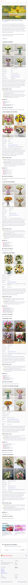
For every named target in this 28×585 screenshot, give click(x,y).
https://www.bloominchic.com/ (12, 351)
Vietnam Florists (3, 572)
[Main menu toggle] (26, 1)
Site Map (16, 564)
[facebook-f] (17, 567)
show (6, 38)
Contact (16, 563)
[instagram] (15, 567)
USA (3, 21)
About (16, 562)
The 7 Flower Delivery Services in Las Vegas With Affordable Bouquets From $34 (19, 533)
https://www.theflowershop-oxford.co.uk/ (13, 419)
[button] (26, 555)
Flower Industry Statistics (4, 573)
